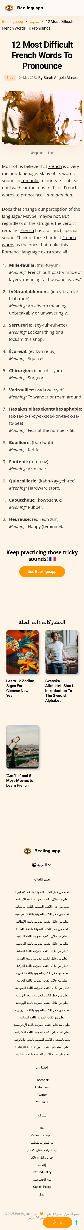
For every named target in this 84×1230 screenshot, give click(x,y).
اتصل (42, 1194)
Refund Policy (42, 1172)
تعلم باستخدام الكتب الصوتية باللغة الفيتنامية (42, 1047)
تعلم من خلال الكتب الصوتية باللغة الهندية (42, 958)
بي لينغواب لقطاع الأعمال (42, 1150)
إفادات (42, 1165)
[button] (71, 8)
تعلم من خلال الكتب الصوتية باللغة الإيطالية (42, 921)
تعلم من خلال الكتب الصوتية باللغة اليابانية (42, 936)
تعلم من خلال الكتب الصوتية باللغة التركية (42, 966)
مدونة (34, 21)
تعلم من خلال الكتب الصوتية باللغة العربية (42, 980)
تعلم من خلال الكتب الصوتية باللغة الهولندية (42, 1002)
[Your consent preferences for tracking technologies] (76, 1222)
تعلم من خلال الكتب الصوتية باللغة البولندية (42, 995)
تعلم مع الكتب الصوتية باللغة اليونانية (42, 1017)
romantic (30, 180)
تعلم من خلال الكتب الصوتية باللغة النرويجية (42, 1010)
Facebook (42, 1080)
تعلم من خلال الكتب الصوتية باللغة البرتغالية (42, 906)
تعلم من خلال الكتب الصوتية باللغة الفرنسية (42, 914)
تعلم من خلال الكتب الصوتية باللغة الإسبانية (42, 899)
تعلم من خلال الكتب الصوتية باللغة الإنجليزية (42, 892)
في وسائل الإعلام (42, 1157)
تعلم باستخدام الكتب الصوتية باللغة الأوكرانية (42, 1032)
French (55, 166)
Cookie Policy (42, 1187)
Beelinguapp (12, 21)
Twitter (42, 1095)
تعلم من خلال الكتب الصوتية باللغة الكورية (42, 973)
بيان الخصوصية (42, 1179)
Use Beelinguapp (42, 571)
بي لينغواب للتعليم (42, 1142)
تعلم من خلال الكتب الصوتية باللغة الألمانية (42, 929)
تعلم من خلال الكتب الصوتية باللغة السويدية (42, 988)
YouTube (42, 1102)
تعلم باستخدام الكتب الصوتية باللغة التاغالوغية (42, 1039)
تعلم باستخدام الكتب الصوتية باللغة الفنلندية (42, 1054)
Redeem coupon (42, 1135)
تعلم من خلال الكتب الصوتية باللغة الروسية (42, 943)
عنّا (42, 1128)
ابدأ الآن (57, 1222)
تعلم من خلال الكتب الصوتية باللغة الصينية (42, 951)
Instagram (42, 1087)
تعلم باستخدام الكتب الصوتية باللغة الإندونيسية (42, 1024)
